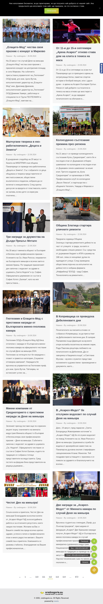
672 (76, 577)
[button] (94, 570)
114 (64, 577)
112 (50, 577)
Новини (9, 56)
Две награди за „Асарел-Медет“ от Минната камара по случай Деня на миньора (76, 508)
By (20, 56)
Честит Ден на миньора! (22, 502)
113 (57, 577)
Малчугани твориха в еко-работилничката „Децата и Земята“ (23, 145)
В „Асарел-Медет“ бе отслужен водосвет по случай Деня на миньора (76, 414)
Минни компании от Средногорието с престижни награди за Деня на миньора (25, 412)
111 (43, 577)
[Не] (99, 8)
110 (36, 577)
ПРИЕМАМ (51, 11)
